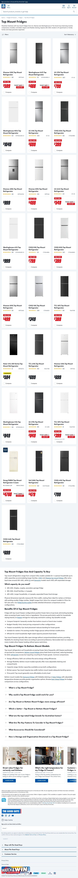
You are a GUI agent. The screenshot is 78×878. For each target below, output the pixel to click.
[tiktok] (9, 815)
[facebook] (2, 815)
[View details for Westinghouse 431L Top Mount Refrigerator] (13, 230)
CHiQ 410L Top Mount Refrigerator (62, 481)
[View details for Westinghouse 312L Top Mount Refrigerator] (13, 404)
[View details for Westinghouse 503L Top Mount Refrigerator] (13, 113)
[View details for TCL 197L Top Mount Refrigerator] (64, 288)
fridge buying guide (24, 602)
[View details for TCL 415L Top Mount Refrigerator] (39, 346)
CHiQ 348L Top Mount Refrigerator (11, 540)
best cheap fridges (57, 679)
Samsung (37, 580)
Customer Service (10, 854)
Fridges (20, 17)
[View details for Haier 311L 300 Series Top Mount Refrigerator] (13, 346)
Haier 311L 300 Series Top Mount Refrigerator (13, 365)
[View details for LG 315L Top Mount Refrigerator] (39, 113)
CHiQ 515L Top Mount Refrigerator (37, 248)
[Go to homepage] (3, 6)
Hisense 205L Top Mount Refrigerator (38, 190)
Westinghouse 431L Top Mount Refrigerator (12, 248)
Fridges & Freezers (12, 17)
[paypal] (36, 873)
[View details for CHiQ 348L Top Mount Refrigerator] (13, 521)
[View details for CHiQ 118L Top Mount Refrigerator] (39, 288)
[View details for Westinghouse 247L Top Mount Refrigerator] (39, 55)
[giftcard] (55, 873)
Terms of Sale (5, 864)
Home (3, 17)
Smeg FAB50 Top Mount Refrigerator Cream (12, 481)
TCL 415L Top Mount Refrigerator (36, 365)
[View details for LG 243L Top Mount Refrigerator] (64, 171)
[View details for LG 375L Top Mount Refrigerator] (64, 55)
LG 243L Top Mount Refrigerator (61, 190)
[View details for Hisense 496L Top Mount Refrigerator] (13, 171)
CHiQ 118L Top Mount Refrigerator (37, 306)
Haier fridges (56, 677)
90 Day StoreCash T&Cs (49, 803)
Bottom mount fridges (32, 652)
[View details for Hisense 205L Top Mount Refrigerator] (39, 171)
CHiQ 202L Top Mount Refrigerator (62, 132)
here (26, 1)
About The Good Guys (12, 849)
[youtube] (13, 815)
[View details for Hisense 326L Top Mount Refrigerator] (13, 55)
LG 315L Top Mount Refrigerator (36, 132)
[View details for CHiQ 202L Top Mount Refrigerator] (64, 113)
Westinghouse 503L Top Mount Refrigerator (12, 132)
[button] (17, 775)
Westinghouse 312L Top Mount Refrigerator (12, 423)
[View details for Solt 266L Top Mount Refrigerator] (39, 463)
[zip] (30, 873)
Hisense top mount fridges (55, 578)
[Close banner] (29, 868)
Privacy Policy (42, 834)
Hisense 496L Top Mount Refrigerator (12, 190)
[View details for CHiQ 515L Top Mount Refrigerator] (39, 230)
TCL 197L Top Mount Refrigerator (61, 306)
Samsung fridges (29, 677)
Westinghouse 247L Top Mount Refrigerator (37, 73)
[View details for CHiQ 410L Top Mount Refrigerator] (64, 463)
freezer (19, 617)
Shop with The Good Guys (13, 845)
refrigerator (15, 655)
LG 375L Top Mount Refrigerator (61, 73)
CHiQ (40, 578)
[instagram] (6, 815)
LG (30, 580)
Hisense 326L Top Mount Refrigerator (12, 73)
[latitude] (50, 873)
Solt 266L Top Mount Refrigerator (36, 481)
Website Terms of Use (30, 834)
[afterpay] (43, 873)
